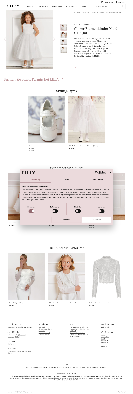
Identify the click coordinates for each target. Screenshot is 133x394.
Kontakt (103, 339)
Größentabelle (105, 327)
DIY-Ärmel (73, 331)
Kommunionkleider (44, 335)
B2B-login (104, 346)
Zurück (78, 12)
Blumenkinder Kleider (45, 329)
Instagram (11, 337)
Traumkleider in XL (75, 337)
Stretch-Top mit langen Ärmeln (20, 303)
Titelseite (93, 12)
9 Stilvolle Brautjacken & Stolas (79, 335)
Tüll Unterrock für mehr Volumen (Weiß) (83, 146)
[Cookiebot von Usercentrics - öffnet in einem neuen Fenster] (96, 172)
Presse (103, 335)
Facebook (22, 335)
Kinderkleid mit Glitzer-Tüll (18, 223)
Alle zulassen (96, 220)
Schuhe (31, 146)
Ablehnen (66, 220)
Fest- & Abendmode (44, 333)
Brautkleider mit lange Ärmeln (79, 327)
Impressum (104, 343)
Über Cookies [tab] (98, 179)
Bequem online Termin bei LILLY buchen (19, 327)
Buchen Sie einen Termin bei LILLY (31, 79)
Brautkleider (42, 327)
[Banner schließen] (110, 173)
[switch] (55, 211)
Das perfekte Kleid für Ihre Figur (79, 329)
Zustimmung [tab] (35, 179)
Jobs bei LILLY (105, 337)
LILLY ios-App (11, 344)
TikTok (17, 337)
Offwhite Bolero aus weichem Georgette (63, 303)
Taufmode (42, 331)
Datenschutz (104, 341)
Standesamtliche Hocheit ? (77, 333)
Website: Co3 (122, 392)
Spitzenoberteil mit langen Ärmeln (101, 303)
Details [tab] (66, 179)
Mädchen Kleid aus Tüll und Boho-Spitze (103, 230)
